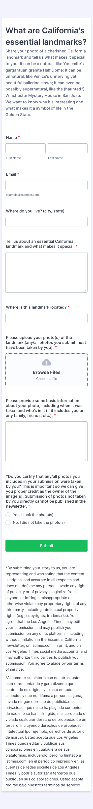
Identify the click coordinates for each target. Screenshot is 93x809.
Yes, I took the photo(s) (33, 514)
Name (13, 137)
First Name (13, 158)
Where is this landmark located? (37, 307)
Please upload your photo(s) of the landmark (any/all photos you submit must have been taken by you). (46, 342)
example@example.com (22, 195)
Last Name (55, 158)
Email (12, 174)
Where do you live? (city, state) (35, 210)
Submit (46, 545)
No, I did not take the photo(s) (39, 522)
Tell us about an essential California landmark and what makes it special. (42, 244)
